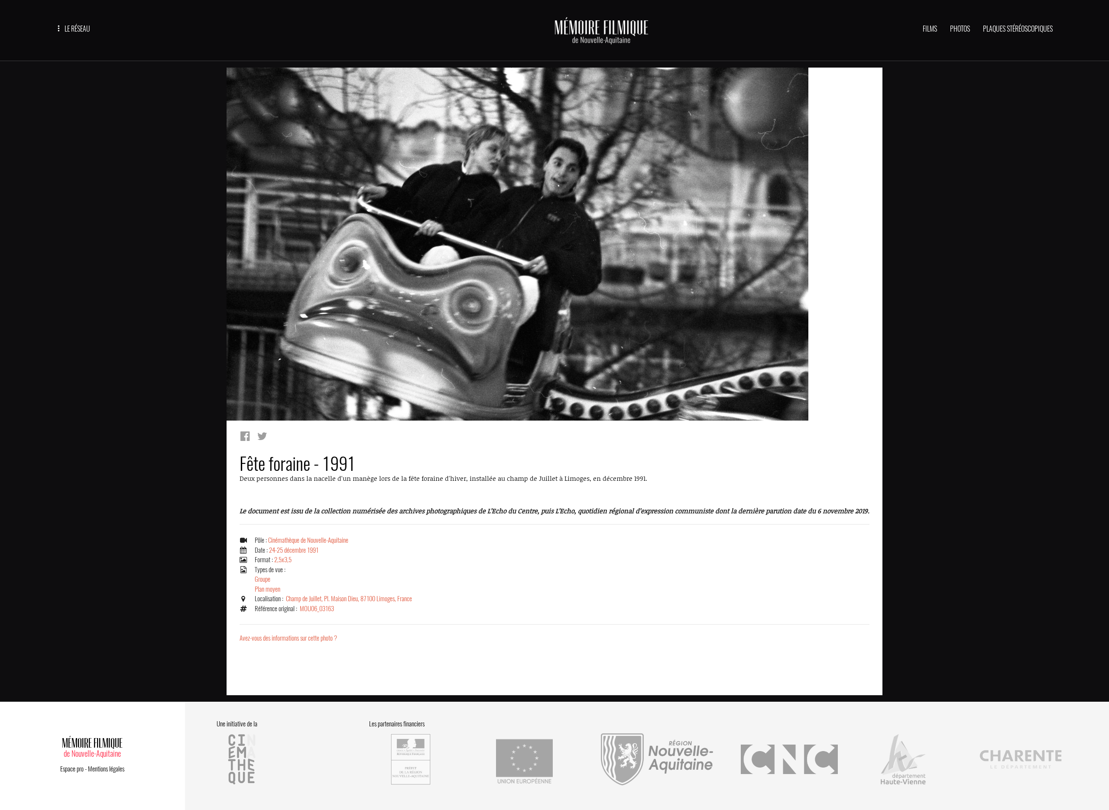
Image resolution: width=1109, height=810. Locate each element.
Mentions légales (106, 769)
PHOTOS (960, 28)
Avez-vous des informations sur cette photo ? (288, 638)
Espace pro (72, 769)
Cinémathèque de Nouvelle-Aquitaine (308, 540)
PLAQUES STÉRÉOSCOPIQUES (1018, 28)
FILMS (930, 28)
